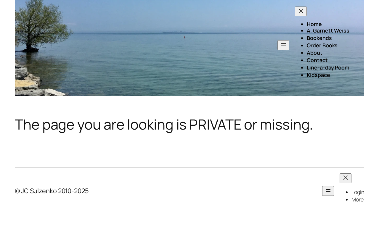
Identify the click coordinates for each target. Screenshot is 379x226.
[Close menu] (301, 11)
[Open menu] (283, 45)
